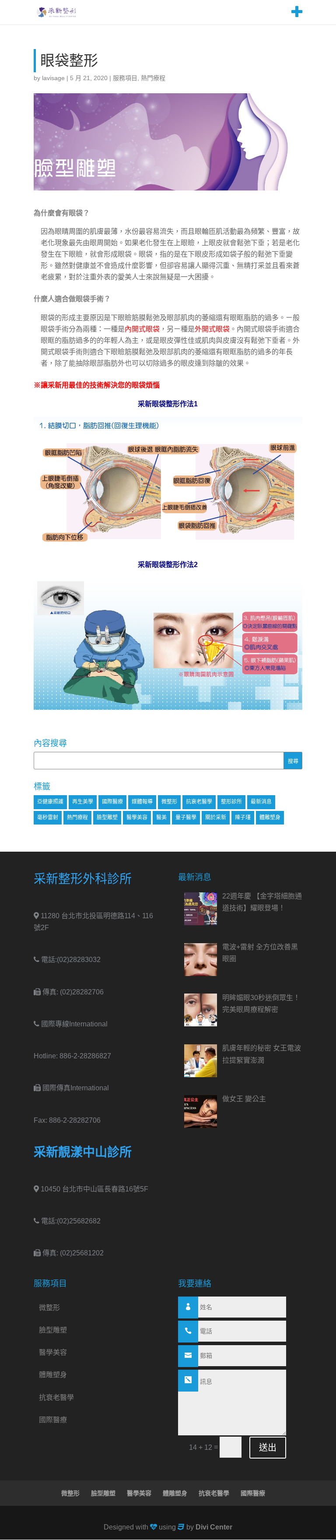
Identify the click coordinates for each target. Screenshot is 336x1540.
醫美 (161, 817)
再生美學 (82, 802)
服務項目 (125, 77)
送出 (267, 1447)
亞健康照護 (50, 802)
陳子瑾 (243, 817)
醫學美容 (136, 817)
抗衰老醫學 (199, 802)
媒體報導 (142, 802)
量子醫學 (185, 817)
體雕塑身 (269, 817)
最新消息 (261, 802)
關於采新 (215, 817)
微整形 (169, 802)
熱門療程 (153, 77)
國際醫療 (112, 802)
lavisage (53, 77)
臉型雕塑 (107, 817)
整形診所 (231, 802)
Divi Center (214, 1527)
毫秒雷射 (47, 817)
